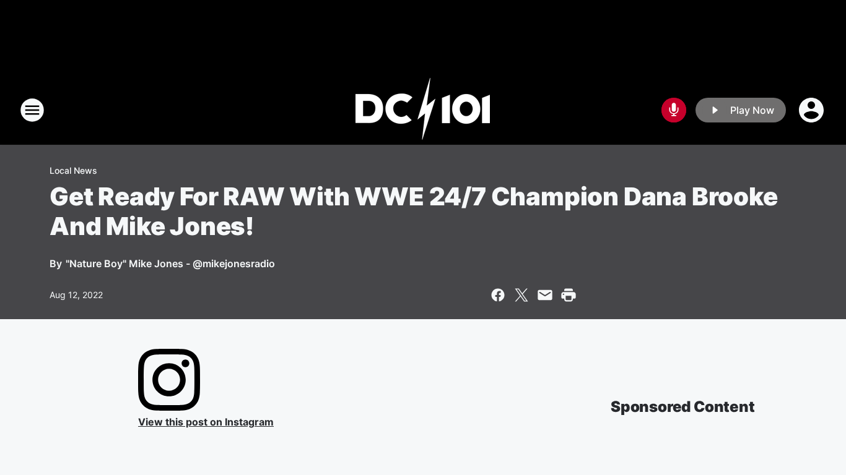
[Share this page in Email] (545, 295)
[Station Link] (423, 110)
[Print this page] (568, 295)
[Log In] (812, 110)
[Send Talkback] (673, 110)
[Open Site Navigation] (32, 110)
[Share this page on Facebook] (498, 295)
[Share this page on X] (521, 295)
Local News (73, 170)
